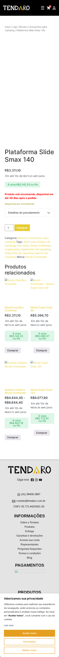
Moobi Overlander (36, 256)
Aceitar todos (29, 633)
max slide (22, 245)
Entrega (29, 531)
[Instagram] (36, 479)
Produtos (30, 527)
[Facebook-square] (32, 479)
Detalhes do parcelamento (24, 212)
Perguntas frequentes (30, 549)
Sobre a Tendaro (29, 522)
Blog (29, 557)
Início (7, 27)
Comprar (22, 227)
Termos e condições (29, 553)
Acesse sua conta (29, 540)
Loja (14, 27)
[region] (29, 625)
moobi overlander (40, 245)
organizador (12, 249)
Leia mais (9, 625)
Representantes (29, 544)
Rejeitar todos (29, 650)
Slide (8, 253)
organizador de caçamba (35, 249)
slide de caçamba (22, 253)
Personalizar (29, 641)
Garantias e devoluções (29, 535)
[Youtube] (40, 479)
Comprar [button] (41, 350)
